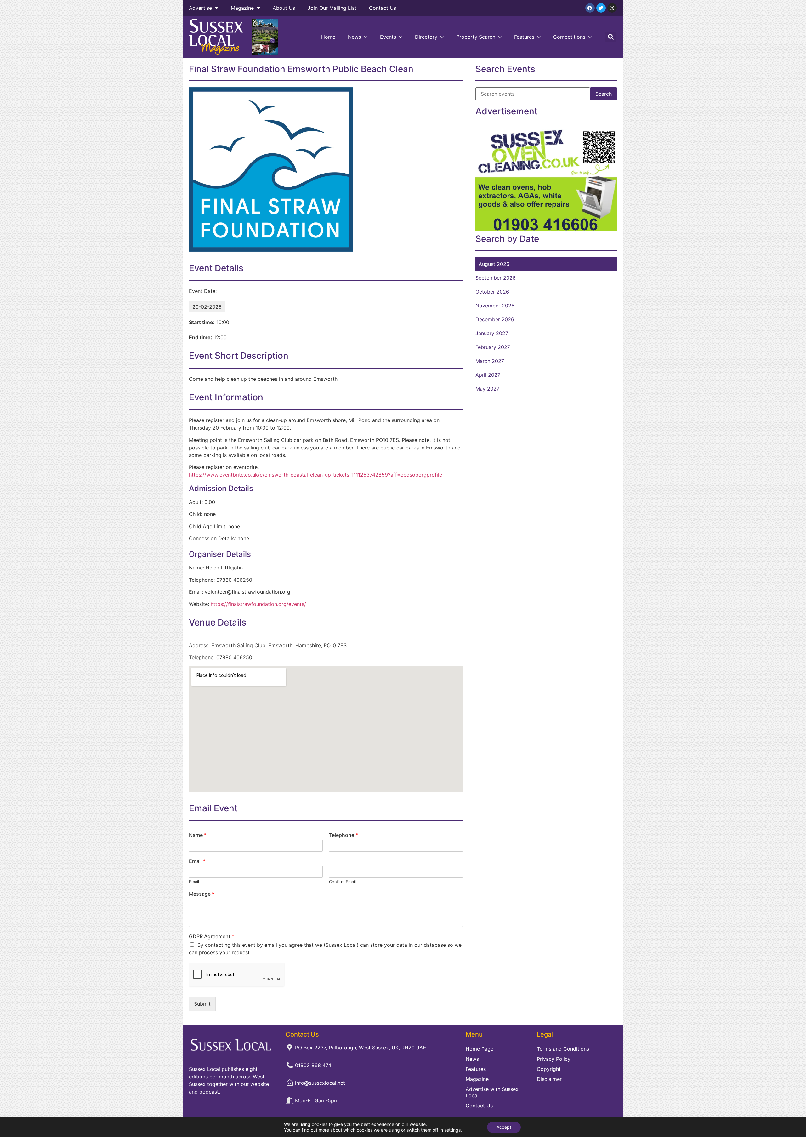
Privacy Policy (553, 1059)
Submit (202, 1004)
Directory (426, 37)
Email (197, 861)
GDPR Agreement (211, 936)
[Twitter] (601, 8)
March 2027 (489, 361)
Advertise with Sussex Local (492, 1092)
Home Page (479, 1049)
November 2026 (494, 305)
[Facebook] (590, 8)
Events (388, 37)
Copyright (549, 1069)
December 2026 (494, 319)
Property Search (475, 37)
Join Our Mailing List (332, 8)
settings (452, 1130)
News (354, 37)
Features (524, 37)
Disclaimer (549, 1079)
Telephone (343, 835)
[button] (610, 37)
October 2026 (492, 292)
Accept (504, 1127)
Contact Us (382, 8)
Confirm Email (342, 881)
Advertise (200, 8)
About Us (284, 8)
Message (201, 894)
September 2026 (495, 278)
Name (198, 835)
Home (328, 37)
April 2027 (487, 375)
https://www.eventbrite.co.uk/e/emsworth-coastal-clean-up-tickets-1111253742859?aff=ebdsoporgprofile (315, 474)
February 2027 (492, 347)
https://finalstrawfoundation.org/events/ (258, 604)
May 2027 (487, 389)
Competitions (569, 37)
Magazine (242, 8)
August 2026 (494, 264)
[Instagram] (612, 8)
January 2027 (491, 333)
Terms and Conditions (563, 1049)
